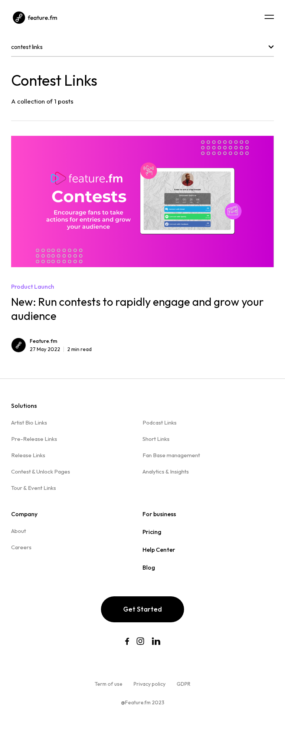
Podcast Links (159, 422)
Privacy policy (150, 684)
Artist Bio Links (29, 422)
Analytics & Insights (165, 471)
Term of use (108, 684)
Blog (148, 567)
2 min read (61, 349)
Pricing (151, 531)
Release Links (28, 455)
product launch (32, 286)
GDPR (183, 684)
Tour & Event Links (33, 487)
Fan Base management (171, 455)
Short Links (156, 438)
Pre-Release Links (34, 438)
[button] (269, 17)
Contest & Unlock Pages (40, 471)
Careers (21, 547)
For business (159, 514)
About (18, 530)
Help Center (158, 549)
